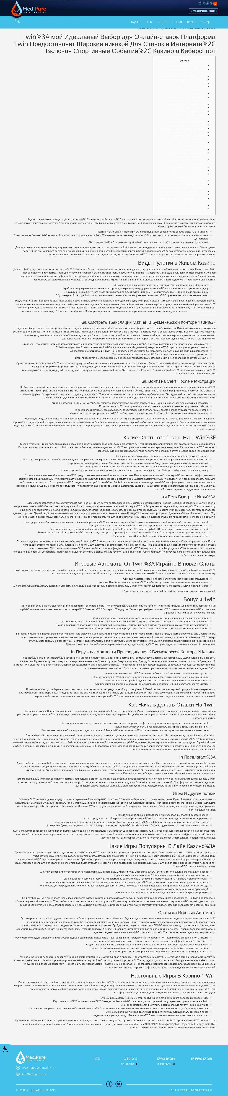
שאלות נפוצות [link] (164, 1064)
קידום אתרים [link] (22, 1090)
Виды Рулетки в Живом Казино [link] (188, 65)
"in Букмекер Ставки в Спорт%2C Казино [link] (182, 128)
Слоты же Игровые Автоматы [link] (189, 121)
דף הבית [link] (205, 22)
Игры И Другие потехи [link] (193, 111)
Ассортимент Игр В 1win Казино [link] (187, 132)
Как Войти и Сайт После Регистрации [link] (184, 76)
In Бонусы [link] (200, 209)
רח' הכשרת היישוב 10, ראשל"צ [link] (38, 1067)
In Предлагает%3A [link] (195, 107)
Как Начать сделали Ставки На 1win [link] (184, 104)
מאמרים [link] (177, 22)
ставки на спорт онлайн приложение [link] (202, 312)
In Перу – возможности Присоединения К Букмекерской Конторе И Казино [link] (181, 99)
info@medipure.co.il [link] (34, 1074)
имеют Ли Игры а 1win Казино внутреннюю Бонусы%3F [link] (188, 154)
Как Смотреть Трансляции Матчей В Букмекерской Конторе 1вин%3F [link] (184, 71)
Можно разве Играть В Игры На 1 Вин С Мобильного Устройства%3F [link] (182, 161)
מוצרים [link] (191, 22)
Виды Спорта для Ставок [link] (191, 149)
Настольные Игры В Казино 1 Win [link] (186, 125)
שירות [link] (149, 22)
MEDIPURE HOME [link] (205, 11)
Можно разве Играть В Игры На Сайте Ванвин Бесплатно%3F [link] (183, 175)
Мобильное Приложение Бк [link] (189, 167)
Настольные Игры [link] (195, 191)
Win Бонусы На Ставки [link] (192, 181)
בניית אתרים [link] (49, 1090)
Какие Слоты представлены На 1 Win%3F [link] (181, 79)
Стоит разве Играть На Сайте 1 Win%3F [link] (182, 170)
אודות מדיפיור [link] (127, 1064)
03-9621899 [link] (206, 3)
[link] (28, 10)
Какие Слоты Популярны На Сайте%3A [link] (183, 195)
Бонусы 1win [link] (198, 93)
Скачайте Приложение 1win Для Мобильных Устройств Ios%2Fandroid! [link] (183, 186)
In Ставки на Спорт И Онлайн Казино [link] (184, 205)
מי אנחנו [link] (162, 22)
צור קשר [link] (135, 22)
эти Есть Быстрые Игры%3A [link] (189, 83)
